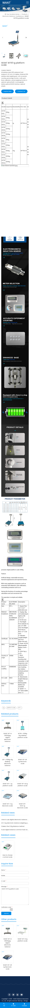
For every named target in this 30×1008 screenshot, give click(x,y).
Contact (24, 1006)
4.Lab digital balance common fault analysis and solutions (15, 830)
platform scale (11, 708)
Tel (4, 1006)
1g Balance (20, 16)
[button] (27, 38)
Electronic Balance (8, 16)
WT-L (19, 708)
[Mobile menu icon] (27, 2)
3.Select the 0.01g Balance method (12, 826)
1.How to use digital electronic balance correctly (15, 820)
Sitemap (20, 1001)
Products (24, 14)
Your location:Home (12, 14)
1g (3, 708)
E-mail (13, 1006)
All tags (26, 1001)
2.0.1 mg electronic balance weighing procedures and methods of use (15, 823)
